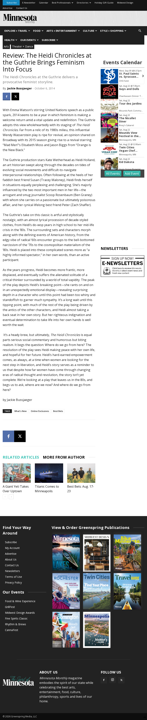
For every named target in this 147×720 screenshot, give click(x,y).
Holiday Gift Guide (104, 2)
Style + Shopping (111, 30)
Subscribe (12, 2)
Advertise (7, 8)
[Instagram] (112, 680)
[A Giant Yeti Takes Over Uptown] (17, 473)
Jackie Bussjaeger (19, 88)
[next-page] (11, 496)
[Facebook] (6, 96)
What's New (20, 411)
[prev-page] (5, 496)
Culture (88, 30)
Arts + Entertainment (62, 30)
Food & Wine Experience (20, 601)
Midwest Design (125, 2)
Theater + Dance (22, 46)
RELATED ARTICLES (21, 457)
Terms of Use (13, 577)
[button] (139, 31)
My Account (12, 548)
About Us (10, 559)
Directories (82, 2)
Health (9, 40)
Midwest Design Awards (20, 612)
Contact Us (21, 8)
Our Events (28, 40)
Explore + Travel (15, 30)
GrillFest (10, 607)
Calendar (43, 2)
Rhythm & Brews (15, 624)
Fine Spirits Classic (16, 618)
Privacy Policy (13, 582)
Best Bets (58, 411)
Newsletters (12, 571)
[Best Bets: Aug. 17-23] (81, 473)
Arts (6, 46)
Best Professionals (61, 2)
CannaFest (11, 630)
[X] (15, 96)
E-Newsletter (28, 2)
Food (37, 30)
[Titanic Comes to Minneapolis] (49, 473)
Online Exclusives (40, 411)
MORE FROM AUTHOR (64, 457)
